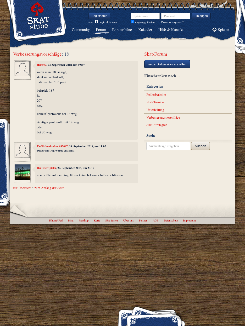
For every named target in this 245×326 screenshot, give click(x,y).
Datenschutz (171, 220)
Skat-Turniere (155, 102)
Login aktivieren (108, 22)
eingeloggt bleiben (144, 22)
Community (81, 29)
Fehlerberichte (156, 94)
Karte (97, 220)
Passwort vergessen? (172, 22)
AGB (156, 220)
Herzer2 (41, 65)
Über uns (128, 220)
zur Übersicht (22, 187)
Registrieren (99, 16)
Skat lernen (111, 220)
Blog (70, 220)
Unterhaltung (155, 109)
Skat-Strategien (156, 124)
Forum (101, 29)
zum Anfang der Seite (49, 187)
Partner (143, 220)
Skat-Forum (155, 54)
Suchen (200, 146)
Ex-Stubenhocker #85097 (52, 146)
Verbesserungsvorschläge (37, 54)
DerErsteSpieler (46, 168)
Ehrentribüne (122, 29)
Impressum (189, 220)
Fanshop (84, 220)
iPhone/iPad (56, 220)
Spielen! (224, 29)
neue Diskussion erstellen (167, 64)
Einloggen (201, 16)
